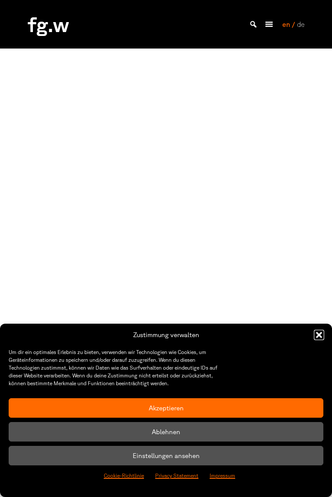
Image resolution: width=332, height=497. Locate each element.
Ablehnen (166, 431)
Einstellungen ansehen (166, 455)
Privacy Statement (176, 475)
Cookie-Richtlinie (124, 475)
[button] (319, 335)
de (300, 24)
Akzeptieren (166, 408)
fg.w (48, 24)
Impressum (222, 475)
